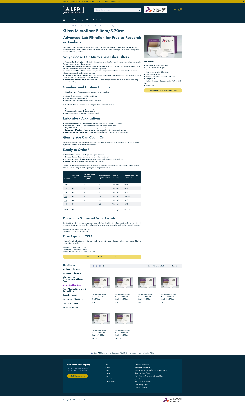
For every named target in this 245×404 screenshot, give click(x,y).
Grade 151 (67, 247)
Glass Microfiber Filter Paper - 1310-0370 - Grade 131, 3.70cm (168, 297)
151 (65, 184)
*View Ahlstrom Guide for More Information (163, 90)
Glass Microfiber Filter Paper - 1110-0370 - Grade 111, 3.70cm (101, 297)
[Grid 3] (100, 266)
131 (65, 192)
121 (65, 188)
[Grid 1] (93, 266)
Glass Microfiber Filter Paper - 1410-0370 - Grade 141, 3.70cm (145, 297)
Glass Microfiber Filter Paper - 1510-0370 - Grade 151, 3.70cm (122, 333)
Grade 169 (67, 229)
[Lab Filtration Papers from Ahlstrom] (73, 10)
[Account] (175, 10)
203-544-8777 (74, 370)
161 (65, 196)
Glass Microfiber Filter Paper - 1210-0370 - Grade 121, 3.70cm (99, 333)
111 (65, 200)
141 (65, 204)
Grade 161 (67, 231)
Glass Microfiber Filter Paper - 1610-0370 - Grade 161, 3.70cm (122, 297)
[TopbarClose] (243, 1)
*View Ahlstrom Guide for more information (102, 257)
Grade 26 (66, 252)
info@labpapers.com (77, 376)
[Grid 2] (96, 266)
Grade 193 (67, 249)
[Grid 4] (103, 266)
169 (65, 210)
